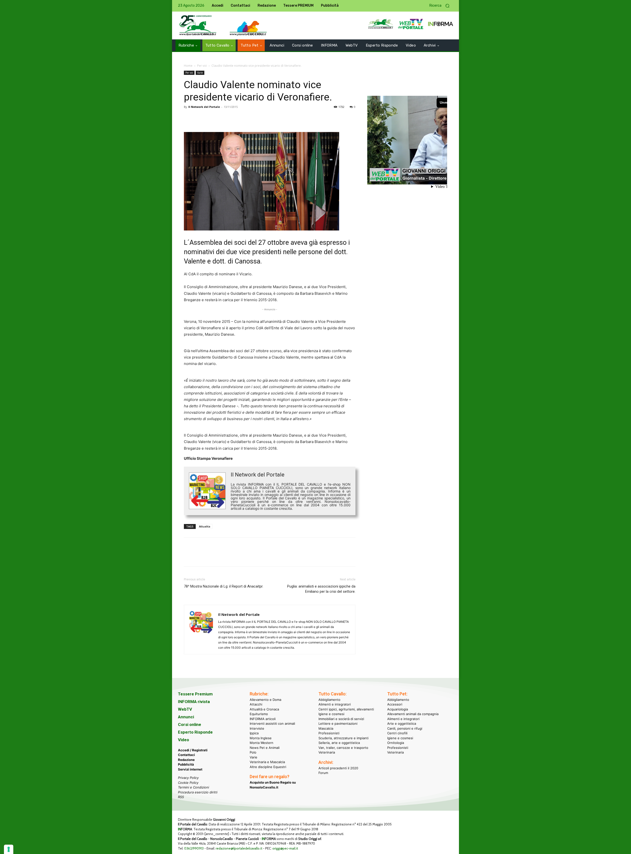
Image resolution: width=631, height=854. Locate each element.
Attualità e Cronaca (264, 709)
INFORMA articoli (263, 719)
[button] (441, 6)
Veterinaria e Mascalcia (267, 762)
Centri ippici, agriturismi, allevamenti (346, 709)
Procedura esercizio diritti (197, 792)
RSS (181, 797)
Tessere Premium (195, 693)
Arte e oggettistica (401, 723)
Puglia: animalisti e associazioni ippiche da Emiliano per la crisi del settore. (321, 589)
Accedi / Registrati (193, 750)
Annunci (186, 716)
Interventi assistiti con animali (272, 723)
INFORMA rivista (194, 701)
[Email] (234, 118)
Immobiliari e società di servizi (341, 719)
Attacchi (256, 704)
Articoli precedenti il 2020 (338, 768)
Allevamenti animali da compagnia (412, 714)
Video (183, 739)
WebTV (185, 709)
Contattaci (186, 755)
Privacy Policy (188, 778)
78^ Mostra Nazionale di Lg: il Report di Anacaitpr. (223, 586)
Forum (323, 773)
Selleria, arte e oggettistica (339, 743)
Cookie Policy (188, 783)
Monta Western (261, 743)
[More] (257, 118)
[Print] (245, 118)
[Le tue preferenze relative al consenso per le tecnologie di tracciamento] (8, 849)
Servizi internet (190, 769)
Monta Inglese (261, 738)
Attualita (204, 526)
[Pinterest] (211, 118)
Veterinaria (326, 752)
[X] (200, 118)
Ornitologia (395, 743)
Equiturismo (259, 714)
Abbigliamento (329, 700)
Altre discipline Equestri (268, 767)
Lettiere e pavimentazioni (337, 723)
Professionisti (328, 733)
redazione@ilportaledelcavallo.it (239, 848)
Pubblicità (186, 764)
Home (188, 66)
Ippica (254, 733)
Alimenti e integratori (334, 704)
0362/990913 (194, 848)
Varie (200, 72)
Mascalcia (325, 728)
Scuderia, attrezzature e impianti (343, 738)
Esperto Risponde (195, 732)
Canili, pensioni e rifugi (404, 728)
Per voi (202, 66)
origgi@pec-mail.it (285, 848)
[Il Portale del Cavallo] (198, 25)
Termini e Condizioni (193, 787)
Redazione (186, 760)
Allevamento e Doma (265, 700)
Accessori (394, 704)
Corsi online (189, 724)
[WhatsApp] (223, 118)
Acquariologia (397, 709)
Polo (253, 752)
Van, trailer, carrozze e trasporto (343, 748)
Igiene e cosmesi (331, 714)
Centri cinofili (397, 733)
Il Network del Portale (204, 107)
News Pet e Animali (265, 748)
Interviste (257, 728)
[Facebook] (189, 118)
